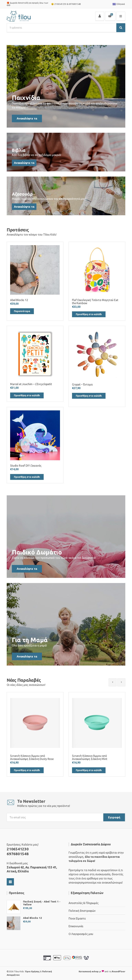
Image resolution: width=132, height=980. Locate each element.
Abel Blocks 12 (32, 917)
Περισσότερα (22, 311)
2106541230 (60, 4)
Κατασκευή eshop (88, 971)
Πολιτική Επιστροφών (82, 910)
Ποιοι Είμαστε (77, 918)
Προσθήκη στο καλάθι (89, 314)
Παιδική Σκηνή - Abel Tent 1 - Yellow (41, 903)
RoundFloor (118, 971)
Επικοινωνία (76, 926)
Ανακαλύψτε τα (27, 118)
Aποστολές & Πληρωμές (83, 903)
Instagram (10, 881)
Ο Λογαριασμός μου (81, 933)
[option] (35, 734)
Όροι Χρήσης (32, 971)
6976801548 (75, 4)
